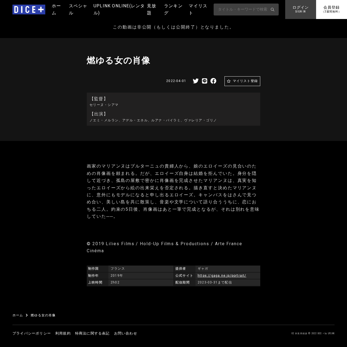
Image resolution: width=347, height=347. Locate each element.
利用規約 (63, 333)
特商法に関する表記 (92, 333)
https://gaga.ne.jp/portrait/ (222, 275)
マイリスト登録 (245, 81)
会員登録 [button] (331, 9)
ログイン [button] (301, 9)
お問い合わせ (125, 333)
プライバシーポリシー (31, 333)
